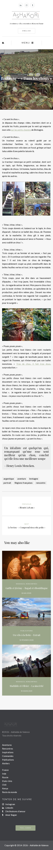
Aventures (23, 75)
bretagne (33, 478)
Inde (4, 773)
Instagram (10, 804)
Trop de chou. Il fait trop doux (33, 364)
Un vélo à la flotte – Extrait (26, 635)
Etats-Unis (7, 781)
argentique (9, 478)
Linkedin (9, 807)
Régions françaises (24, 483)
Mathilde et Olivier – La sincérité (26, 685)
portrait (7, 483)
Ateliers (6, 763)
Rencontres (31, 584)
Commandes (7, 756)
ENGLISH (26, 31)
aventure (21, 478)
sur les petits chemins (21, 130)
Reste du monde (9, 792)
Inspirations (7, 752)
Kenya (5, 788)
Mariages (20, 584)
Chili (4, 784)
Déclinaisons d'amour (15, 811)
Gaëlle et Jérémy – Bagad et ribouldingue (27, 588)
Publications (26, 631)
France (32, 75)
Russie (5, 777)
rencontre (40, 483)
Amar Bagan (11, 815)
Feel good (25, 828)
